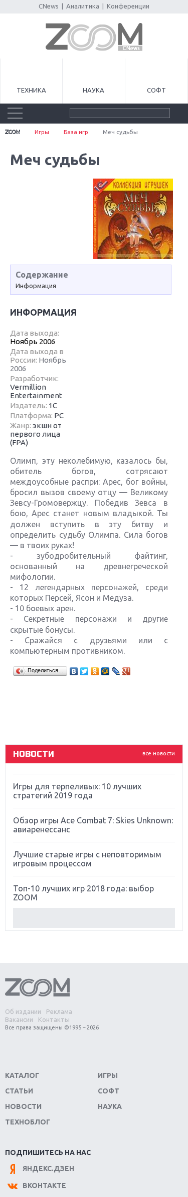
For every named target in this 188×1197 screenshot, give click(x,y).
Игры (42, 132)
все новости (158, 753)
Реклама (59, 1011)
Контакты (54, 1019)
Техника (31, 90)
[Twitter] (84, 671)
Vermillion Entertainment (36, 391)
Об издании (23, 1011)
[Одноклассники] (95, 671)
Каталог (22, 1075)
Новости (23, 1106)
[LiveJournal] (116, 671)
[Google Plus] (126, 671)
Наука (93, 90)
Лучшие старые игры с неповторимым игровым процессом (87, 859)
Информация (36, 285)
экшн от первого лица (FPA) (36, 434)
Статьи (19, 1091)
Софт (156, 90)
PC (59, 415)
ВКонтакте (44, 1185)
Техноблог (27, 1122)
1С (53, 405)
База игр (76, 132)
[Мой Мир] (105, 671)
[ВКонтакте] (74, 671)
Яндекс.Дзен (48, 1168)
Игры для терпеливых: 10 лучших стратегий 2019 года (77, 791)
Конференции (128, 6)
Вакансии (19, 1019)
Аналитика (82, 6)
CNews (49, 6)
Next (94, 918)
